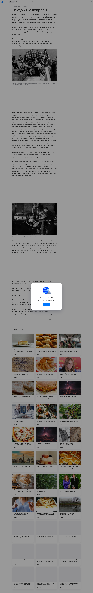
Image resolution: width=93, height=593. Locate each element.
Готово (46, 304)
